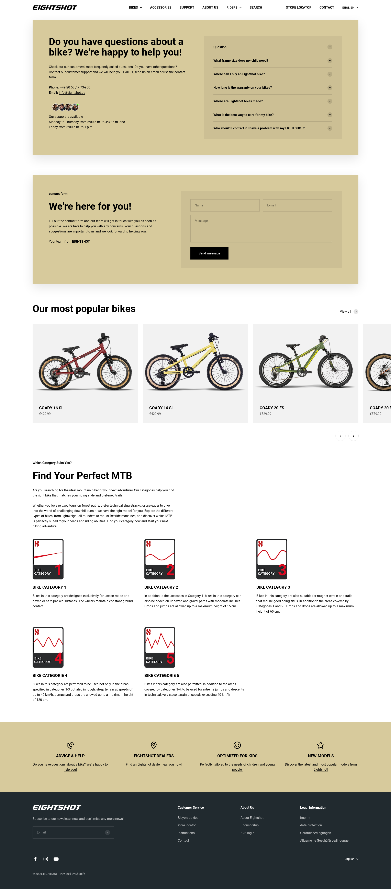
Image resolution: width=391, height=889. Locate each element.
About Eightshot (252, 818)
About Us (210, 7)
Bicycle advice (188, 818)
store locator (298, 7)
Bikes (133, 7)
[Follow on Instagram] (45, 859)
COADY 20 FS (272, 407)
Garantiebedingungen (315, 833)
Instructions (186, 833)
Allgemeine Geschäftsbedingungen (325, 840)
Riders (231, 7)
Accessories (160, 7)
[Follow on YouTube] (56, 859)
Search (256, 7)
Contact (327, 7)
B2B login (247, 833)
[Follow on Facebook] (35, 859)
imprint (305, 818)
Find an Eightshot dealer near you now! (154, 764)
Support (187, 7)
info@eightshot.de (72, 93)
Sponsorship (250, 825)
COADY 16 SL (51, 407)
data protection (311, 825)
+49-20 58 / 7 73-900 (75, 87)
